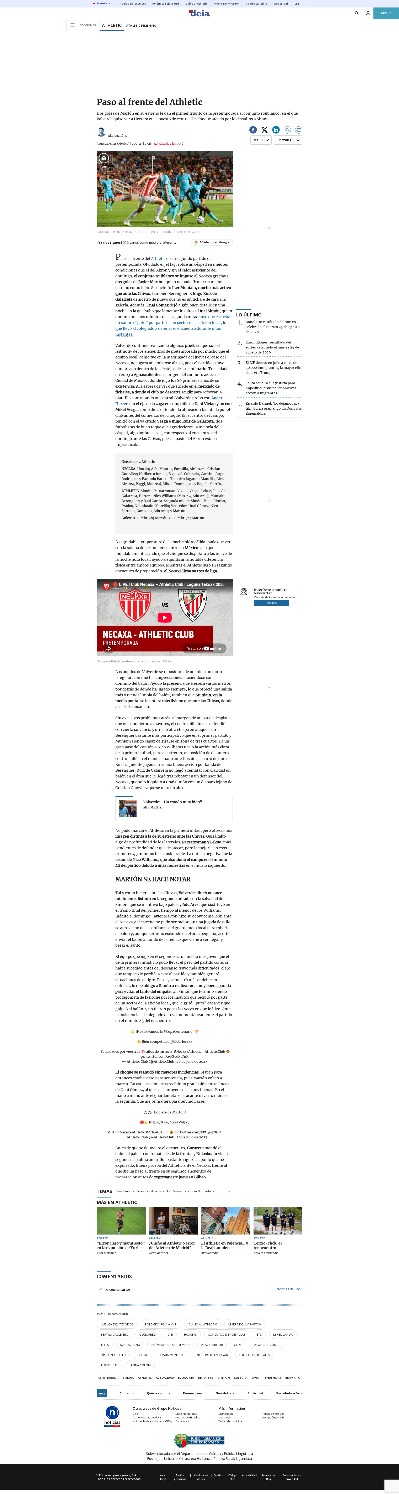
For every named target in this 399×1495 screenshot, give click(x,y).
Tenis (105, 1345)
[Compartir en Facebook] (253, 130)
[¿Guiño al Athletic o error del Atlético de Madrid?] (173, 1221)
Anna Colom (141, 1365)
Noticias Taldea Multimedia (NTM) (152, 1421)
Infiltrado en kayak (212, 1355)
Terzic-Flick (110, 1365)
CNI (170, 1334)
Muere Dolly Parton (244, 1324)
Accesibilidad (249, 1475)
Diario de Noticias (186, 1414)
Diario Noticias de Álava (147, 1417)
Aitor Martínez (117, 136)
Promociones (193, 1393)
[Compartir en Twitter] (264, 130)
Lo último (249, 314)
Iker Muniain (174, 1191)
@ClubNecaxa (181, 1041)
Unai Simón (123, 1191)
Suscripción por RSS (272, 1417)
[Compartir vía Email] (299, 130)
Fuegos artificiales (254, 1355)
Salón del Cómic (266, 1345)
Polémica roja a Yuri (161, 1324)
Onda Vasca (182, 1421)
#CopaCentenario (178, 1031)
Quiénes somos (158, 1393)
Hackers (190, 1334)
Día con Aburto (113, 1355)
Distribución (225, 1414)
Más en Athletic (117, 1202)
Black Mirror (212, 1345)
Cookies (218, 1475)
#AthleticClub (213, 1051)
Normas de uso (288, 1289)
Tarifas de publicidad (231, 1421)
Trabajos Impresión (272, 1414)
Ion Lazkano (130, 1345)
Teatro (142, 1355)
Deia (135, 1414)
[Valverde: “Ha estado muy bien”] (128, 808)
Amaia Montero (172, 1355)
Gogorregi (147, 1334)
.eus (101, 1393)
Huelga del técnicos (117, 1324)
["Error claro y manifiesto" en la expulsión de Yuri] (121, 1221)
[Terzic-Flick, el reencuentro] (278, 1221)
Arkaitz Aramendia (266, 1253)
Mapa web (224, 1417)
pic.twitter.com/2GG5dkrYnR (164, 1056)
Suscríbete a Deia (289, 1393)
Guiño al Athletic (202, 1324)
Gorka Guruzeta (199, 1191)
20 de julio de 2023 (191, 1061)
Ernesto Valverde (148, 1191)
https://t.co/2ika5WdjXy (169, 1122)
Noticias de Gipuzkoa (188, 1417)
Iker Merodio (209, 1253)
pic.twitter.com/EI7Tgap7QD (197, 1132)
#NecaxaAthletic (187, 1051)
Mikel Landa (283, 1334)
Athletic (158, 258)
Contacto (127, 1393)
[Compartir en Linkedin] (276, 130)
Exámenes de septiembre (170, 1345)
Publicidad (255, 1393)
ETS (259, 1334)
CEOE (237, 1345)
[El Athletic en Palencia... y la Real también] (225, 1221)
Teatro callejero (114, 1334)
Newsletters (225, 1393)
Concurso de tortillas (226, 1334)
